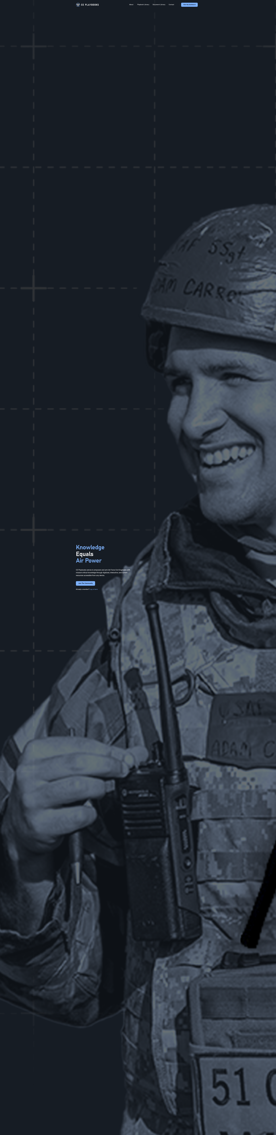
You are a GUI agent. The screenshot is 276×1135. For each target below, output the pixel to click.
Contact (171, 4)
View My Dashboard (189, 4)
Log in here (94, 589)
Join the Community (85, 583)
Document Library (159, 4)
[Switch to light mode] (199, 4)
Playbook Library (143, 4)
